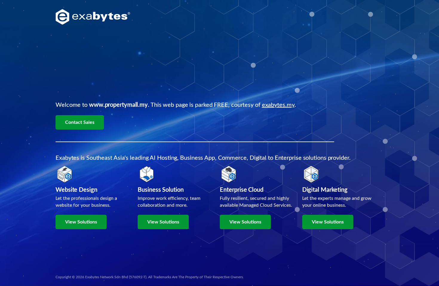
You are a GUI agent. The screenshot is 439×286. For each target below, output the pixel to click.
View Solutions (81, 222)
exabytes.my (278, 105)
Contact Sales (79, 122)
